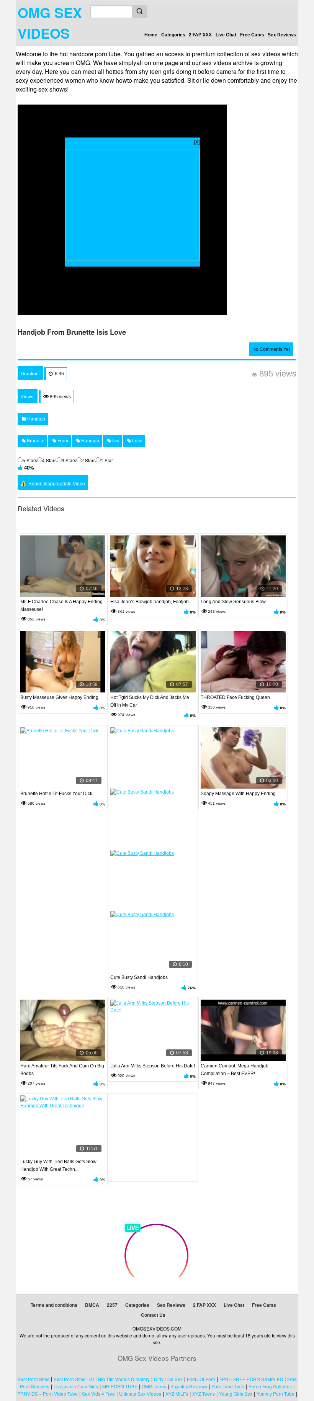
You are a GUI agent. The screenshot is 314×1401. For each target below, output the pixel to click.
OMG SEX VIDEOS (50, 22)
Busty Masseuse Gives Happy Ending (59, 697)
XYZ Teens (203, 1393)
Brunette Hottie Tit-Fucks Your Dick (56, 793)
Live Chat (226, 35)
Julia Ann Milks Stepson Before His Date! (152, 1066)
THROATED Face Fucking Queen (235, 697)
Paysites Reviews (188, 1386)
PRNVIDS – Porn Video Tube (47, 1393)
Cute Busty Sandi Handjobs (139, 977)
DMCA (92, 1304)
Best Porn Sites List (74, 1379)
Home (150, 35)
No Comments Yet (271, 349)
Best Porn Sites (33, 1379)
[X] (197, 141)
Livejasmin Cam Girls (76, 1386)
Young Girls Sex (235, 1393)
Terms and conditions (54, 1304)
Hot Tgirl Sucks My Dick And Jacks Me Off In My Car (149, 701)
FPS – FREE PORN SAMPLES (251, 1379)
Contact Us (153, 1314)
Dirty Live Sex (168, 1379)
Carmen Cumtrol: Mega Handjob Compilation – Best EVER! (234, 1069)
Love (136, 441)
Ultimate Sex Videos (140, 1393)
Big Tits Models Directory (124, 1379)
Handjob (35, 419)
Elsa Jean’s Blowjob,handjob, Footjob (149, 601)
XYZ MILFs (176, 1393)
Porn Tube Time (227, 1386)
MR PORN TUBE (119, 1386)
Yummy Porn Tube (275, 1393)
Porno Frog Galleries (270, 1386)
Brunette (35, 441)
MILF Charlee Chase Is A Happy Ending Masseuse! (61, 605)
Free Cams (252, 35)
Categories (173, 35)
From (62, 441)
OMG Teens (154, 1386)
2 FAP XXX (200, 35)
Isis (115, 441)
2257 (112, 1304)
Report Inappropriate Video (56, 483)
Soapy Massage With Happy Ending (238, 793)
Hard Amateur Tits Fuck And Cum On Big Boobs (62, 1069)
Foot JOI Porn (201, 1379)
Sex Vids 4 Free (98, 1393)
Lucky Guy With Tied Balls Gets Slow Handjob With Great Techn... (58, 1165)
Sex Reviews (282, 35)
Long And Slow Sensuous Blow (233, 601)
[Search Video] (139, 12)
